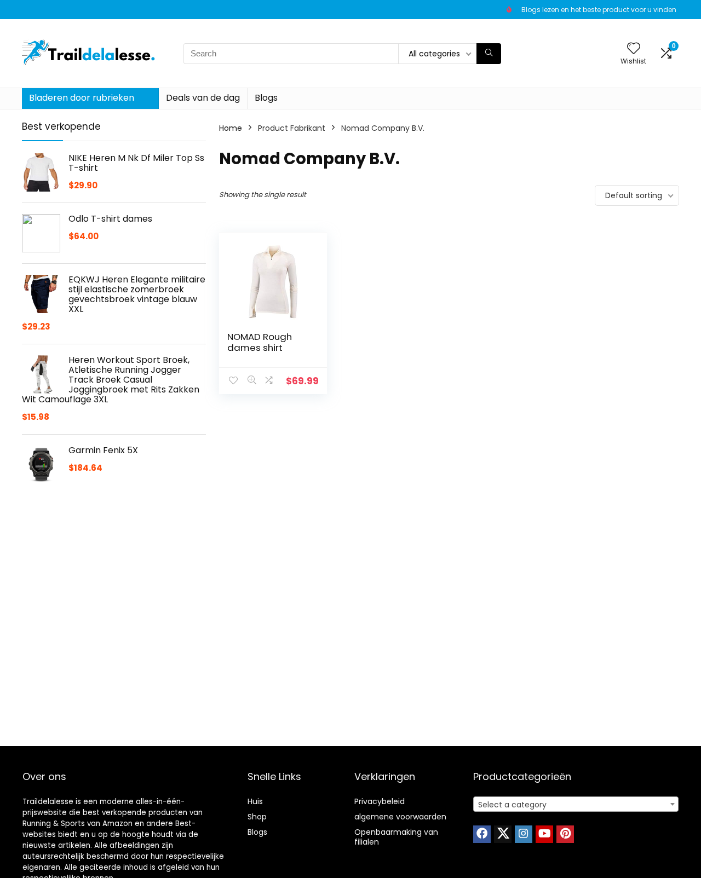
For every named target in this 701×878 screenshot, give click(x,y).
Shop (257, 816)
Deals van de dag (203, 97)
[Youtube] (544, 834)
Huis (255, 801)
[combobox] (576, 804)
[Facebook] (482, 834)
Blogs (266, 97)
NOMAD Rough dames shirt (259, 342)
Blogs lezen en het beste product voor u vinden (598, 9)
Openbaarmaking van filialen (396, 837)
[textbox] (576, 804)
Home (230, 128)
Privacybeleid (379, 801)
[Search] (488, 53)
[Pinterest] (565, 834)
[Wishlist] (633, 49)
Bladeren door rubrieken (81, 97)
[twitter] (503, 834)
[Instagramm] (523, 834)
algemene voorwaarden (400, 816)
